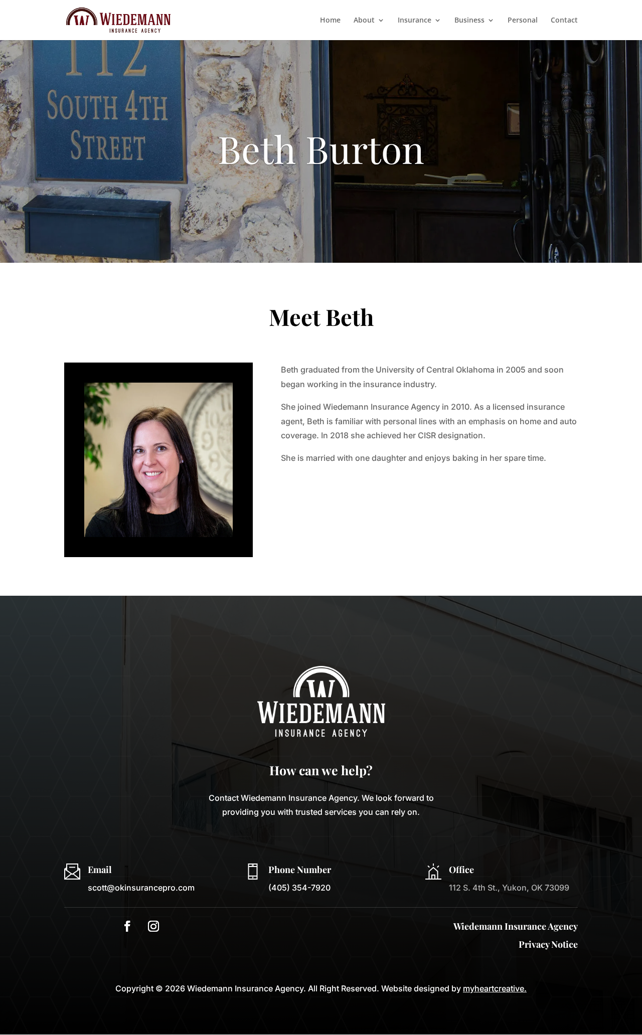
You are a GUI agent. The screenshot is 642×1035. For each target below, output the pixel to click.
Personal (523, 21)
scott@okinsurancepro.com (141, 888)
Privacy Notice (548, 944)
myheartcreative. (495, 988)
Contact (564, 21)
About (364, 21)
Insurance (414, 21)
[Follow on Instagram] (153, 926)
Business (469, 21)
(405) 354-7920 (299, 888)
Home (330, 21)
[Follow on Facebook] (127, 926)
